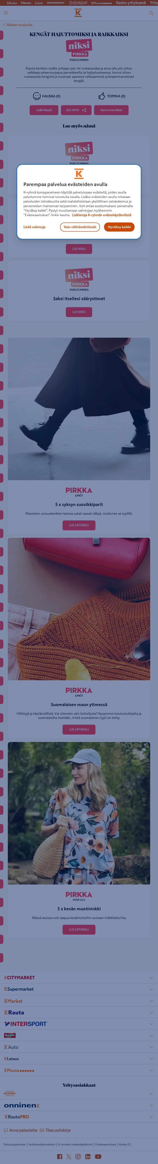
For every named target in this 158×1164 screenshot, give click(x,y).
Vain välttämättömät (80, 227)
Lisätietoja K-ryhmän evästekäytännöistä (101, 215)
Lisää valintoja (34, 227)
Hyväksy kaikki (119, 227)
